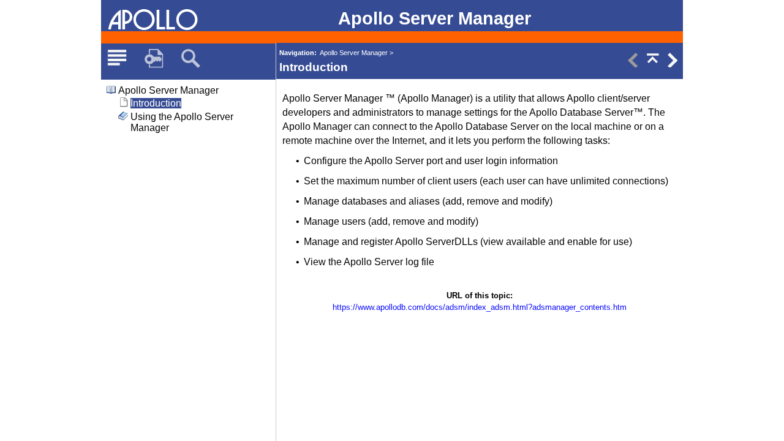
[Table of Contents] (117, 59)
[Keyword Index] (154, 59)
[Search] (190, 59)
